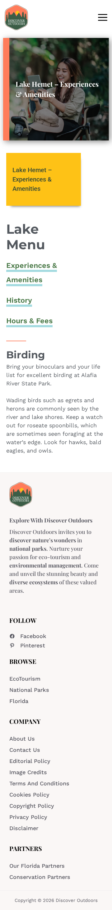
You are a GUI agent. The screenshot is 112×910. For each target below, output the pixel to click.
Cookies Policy (29, 794)
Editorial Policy (29, 761)
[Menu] (102, 17)
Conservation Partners (39, 877)
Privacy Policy (28, 817)
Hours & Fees (29, 320)
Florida (18, 701)
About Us (22, 738)
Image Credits (28, 772)
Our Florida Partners (37, 865)
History (19, 300)
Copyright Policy (31, 805)
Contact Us (24, 750)
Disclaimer (23, 828)
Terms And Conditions (39, 783)
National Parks (29, 690)
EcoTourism (24, 678)
